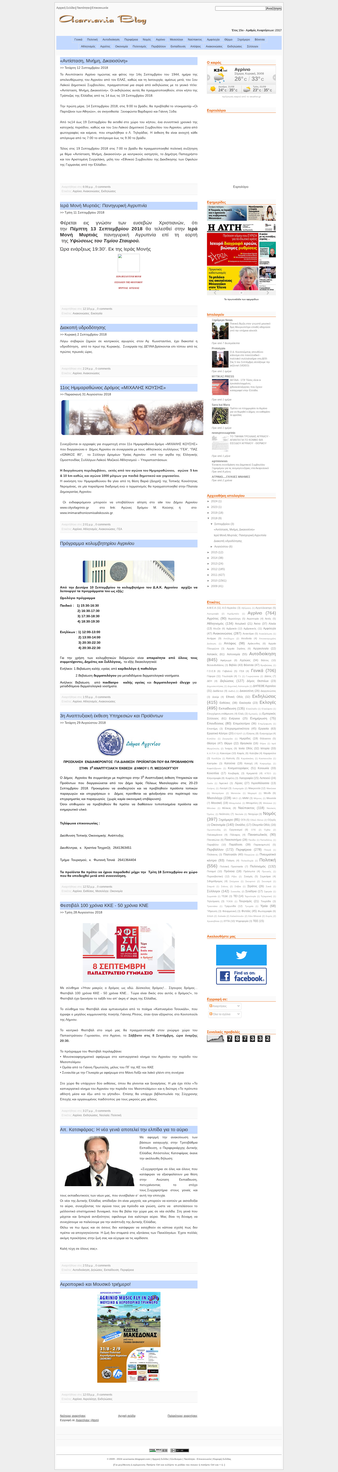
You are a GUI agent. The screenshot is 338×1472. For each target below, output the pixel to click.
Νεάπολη (224, 814)
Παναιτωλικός (257, 834)
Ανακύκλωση (265, 633)
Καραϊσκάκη (247, 758)
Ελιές (241, 713)
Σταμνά (211, 886)
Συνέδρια (251, 891)
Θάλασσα (265, 738)
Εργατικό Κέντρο (217, 733)
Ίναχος (228, 748)
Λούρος (211, 788)
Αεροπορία (253, 618)
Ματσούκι (236, 793)
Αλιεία (272, 623)
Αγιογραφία (213, 613)
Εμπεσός (253, 714)
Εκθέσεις (88, 891)
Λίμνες (239, 783)
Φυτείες (246, 911)
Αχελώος (245, 660)
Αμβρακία (231, 628)
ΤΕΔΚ (224, 896)
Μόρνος (258, 798)
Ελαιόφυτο (267, 708)
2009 (214, 586)
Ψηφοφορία (242, 921)
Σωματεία (212, 896)
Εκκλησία (96, 313)
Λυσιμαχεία (238, 788)
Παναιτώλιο (213, 839)
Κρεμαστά (251, 773)
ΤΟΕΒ (229, 901)
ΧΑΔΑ (210, 916)
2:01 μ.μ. (88, 524)
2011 (214, 575)
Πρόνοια (229, 871)
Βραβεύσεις (266, 665)
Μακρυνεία (254, 788)
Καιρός (240, 753)
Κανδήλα (216, 758)
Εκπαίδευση (178, 46)
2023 (214, 507)
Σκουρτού (250, 881)
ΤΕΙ (235, 896)
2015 (214, 552)
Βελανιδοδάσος (215, 665)
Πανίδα (252, 840)
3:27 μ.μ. (88, 1111)
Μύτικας (226, 808)
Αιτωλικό (240, 623)
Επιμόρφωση (265, 723)
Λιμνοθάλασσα (260, 783)
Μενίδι (267, 793)
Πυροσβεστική (215, 876)
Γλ (239, 676)
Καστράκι (212, 763)
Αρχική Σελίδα (65, 7)
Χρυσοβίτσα (213, 921)
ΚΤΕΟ (268, 773)
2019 (214, 512)
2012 (214, 569)
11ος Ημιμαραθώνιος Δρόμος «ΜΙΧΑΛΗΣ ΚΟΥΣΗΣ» (113, 387)
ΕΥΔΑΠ (238, 733)
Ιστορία (265, 748)
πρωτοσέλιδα (234, 299)
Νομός (147, 39)
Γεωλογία (227, 676)
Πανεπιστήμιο (232, 839)
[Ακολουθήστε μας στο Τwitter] (241, 964)
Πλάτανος (212, 854)
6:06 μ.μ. (88, 186)
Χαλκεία (222, 916)
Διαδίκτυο (218, 691)
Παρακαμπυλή (262, 844)
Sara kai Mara (221, 404)
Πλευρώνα (249, 854)
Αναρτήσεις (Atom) (87, 1420)
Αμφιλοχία (213, 39)
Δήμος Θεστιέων (257, 681)
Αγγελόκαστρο (263, 607)
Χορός (269, 916)
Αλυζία (217, 628)
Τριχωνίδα (230, 906)
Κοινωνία (263, 768)
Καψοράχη (265, 763)
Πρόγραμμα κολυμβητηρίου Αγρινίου (97, 543)
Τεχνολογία (250, 896)
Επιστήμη (212, 728)
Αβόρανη (246, 608)
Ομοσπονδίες (214, 830)
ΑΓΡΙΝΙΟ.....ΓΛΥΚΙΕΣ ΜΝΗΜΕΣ (231, 476)
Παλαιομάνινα (214, 834)
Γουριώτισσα (252, 676)
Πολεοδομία (247, 860)
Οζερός (272, 819)
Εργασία (263, 728)
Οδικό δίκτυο (257, 820)
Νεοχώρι (253, 814)
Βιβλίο (233, 665)
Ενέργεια (234, 718)
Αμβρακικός (249, 628)
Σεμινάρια (265, 876)
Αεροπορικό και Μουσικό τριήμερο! (95, 1284)
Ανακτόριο (248, 633)
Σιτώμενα (234, 881)
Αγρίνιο (160, 39)
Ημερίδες (245, 738)
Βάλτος (265, 660)
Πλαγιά (267, 850)
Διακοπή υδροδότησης (83, 327)
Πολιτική (92, 39)
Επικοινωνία (100, 7)
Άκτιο (257, 623)
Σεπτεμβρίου (222, 524)
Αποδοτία (246, 638)
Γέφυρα (211, 676)
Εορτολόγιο (240, 186)
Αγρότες (105, 46)
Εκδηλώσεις (234, 46)
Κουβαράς (233, 773)
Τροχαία (249, 906)
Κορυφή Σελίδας (222, 1459)
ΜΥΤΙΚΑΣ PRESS (223, 376)
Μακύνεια (271, 788)
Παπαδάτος (266, 840)
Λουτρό (224, 788)
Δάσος (268, 676)
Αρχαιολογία (261, 648)
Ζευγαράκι (227, 738)
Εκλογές (268, 702)
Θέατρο (211, 743)
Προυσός (266, 871)
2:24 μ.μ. (88, 368)
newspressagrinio (223, 433)
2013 (214, 563)
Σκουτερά (266, 881)
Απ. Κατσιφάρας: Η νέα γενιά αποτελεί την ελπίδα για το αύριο (124, 1129)
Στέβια (238, 886)
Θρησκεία (246, 743)
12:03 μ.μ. (89, 1394)
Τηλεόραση (213, 901)
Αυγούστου (221, 546)
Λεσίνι (210, 783)
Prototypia (218, 348)
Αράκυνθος (254, 643)
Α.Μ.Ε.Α (211, 607)
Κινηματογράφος (238, 768)
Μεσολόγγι (176, 39)
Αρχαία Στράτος (236, 648)
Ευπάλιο (211, 738)
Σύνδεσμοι (176, 1459)
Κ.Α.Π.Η (211, 753)
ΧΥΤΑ (226, 921)
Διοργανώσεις (268, 691)
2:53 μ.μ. (88, 1265)
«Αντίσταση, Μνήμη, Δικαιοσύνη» (94, 60)
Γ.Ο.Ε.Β (211, 671)
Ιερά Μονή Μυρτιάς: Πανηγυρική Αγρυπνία (103, 205)
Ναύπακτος (195, 39)
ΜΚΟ (235, 798)
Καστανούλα (265, 758)
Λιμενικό (223, 783)
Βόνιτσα (260, 39)
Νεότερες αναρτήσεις (73, 1415)
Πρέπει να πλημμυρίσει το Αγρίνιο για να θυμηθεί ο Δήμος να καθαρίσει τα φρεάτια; (250, 412)
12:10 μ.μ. (89, 308)
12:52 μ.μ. (89, 886)
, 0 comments (102, 186)
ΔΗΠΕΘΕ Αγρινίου (264, 686)
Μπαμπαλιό (235, 803)
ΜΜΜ (245, 798)
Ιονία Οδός (246, 748)
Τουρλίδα (266, 901)
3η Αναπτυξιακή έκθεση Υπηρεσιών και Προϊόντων (111, 715)
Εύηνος (250, 733)
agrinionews (220, 461)
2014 (214, 557)
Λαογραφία (246, 778)
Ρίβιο (234, 876)
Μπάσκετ (267, 803)
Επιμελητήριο (241, 723)
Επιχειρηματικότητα (237, 728)
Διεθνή (231, 691)
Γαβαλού (227, 671)
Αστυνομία (233, 654)
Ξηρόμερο (243, 39)
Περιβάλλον (158, 46)
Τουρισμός (245, 901)
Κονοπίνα (213, 773)
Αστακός (212, 654)
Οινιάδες (240, 824)
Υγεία (264, 906)
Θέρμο (228, 39)
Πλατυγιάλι (230, 854)
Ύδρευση (212, 911)
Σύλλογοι (252, 46)
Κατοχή (248, 763)
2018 (214, 518)
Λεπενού (265, 778)
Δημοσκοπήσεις (215, 686)
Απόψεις (195, 46)
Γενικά (78, 39)
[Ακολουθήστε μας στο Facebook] (241, 983)
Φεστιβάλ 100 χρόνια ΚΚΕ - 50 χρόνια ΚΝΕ (104, 905)
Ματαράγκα (218, 793)
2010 (214, 580)
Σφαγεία (268, 891)
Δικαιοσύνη (247, 691)
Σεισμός (248, 876)
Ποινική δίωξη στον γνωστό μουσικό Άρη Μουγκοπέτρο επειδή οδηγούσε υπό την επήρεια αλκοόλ (250, 327)
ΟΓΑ (243, 819)
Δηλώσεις (97, 1270)
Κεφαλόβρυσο (214, 768)
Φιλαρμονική (229, 911)
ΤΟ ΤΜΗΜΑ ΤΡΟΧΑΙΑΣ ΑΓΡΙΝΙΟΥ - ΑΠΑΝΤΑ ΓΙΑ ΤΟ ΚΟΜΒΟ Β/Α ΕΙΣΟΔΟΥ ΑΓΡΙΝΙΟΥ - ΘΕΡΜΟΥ (250, 440)
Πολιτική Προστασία (231, 866)
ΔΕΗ (209, 681)
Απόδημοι (228, 638)
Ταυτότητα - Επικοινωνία (197, 1459)
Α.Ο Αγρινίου (229, 607)
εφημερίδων (252, 299)
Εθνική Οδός (234, 696)
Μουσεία (271, 798)
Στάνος (224, 886)
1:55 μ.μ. (88, 697)
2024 (214, 501)
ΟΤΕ (253, 830)
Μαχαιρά (252, 793)
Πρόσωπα (249, 871)
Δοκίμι (215, 696)
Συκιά (268, 886)
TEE (255, 921)
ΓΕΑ (119, 529)
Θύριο (263, 743)
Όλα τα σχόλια (221, 1014)
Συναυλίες (236, 891)
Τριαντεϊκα (212, 906)
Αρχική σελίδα (126, 1415)
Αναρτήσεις (219, 1006)
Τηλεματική (266, 896)
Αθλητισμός (88, 46)
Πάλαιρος (235, 834)
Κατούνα (229, 763)
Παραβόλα (212, 844)
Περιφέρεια (131, 39)
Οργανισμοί (235, 829)
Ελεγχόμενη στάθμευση (220, 713)
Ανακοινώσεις (214, 46)
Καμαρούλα (269, 753)
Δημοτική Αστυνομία (238, 686)
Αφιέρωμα (225, 660)
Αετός (268, 618)
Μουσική (216, 803)
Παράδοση (235, 844)
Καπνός (230, 758)
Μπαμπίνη (252, 803)
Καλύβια (253, 753)
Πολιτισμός (139, 46)
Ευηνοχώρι (266, 733)
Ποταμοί (211, 871)
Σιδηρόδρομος (215, 881)
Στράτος (252, 886)
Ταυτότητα (83, 7)
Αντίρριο (211, 638)
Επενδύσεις (215, 723)
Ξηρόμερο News (222, 320)
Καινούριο (225, 753)
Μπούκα (211, 808)
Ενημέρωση (258, 718)
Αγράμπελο (233, 613)
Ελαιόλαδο (251, 708)
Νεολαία (104, 1115)
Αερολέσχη (89, 1399)
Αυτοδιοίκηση (111, 39)
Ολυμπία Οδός (261, 824)
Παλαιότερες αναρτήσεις (183, 1415)
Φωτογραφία (265, 911)
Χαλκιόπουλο (237, 916)
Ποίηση (230, 860)
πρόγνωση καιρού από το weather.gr (241, 97)
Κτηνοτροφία (214, 778)
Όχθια (267, 830)
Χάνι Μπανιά (254, 916)
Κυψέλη (230, 778)
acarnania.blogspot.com (136, 1459)
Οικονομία (121, 46)
